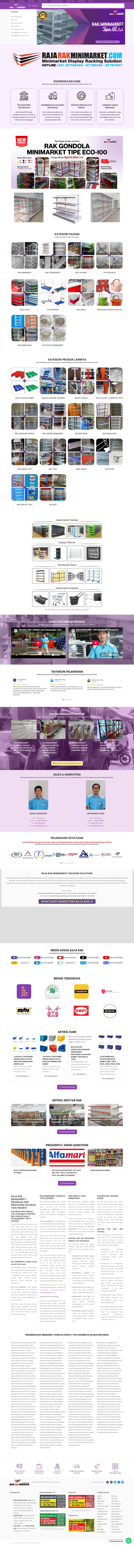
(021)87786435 (99, 821)
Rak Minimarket (16, 17)
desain (42, 1226)
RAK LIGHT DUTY (116, 1511)
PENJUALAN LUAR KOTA (57, 1)
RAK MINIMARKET (116, 1519)
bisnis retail (33, 1224)
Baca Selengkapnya (22, 1076)
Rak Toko (14, 20)
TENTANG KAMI (70, 1)
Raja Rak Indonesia (24, 1543)
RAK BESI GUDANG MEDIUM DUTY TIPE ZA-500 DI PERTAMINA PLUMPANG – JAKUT (110, 746)
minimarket (43, 1209)
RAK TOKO (114, 1527)
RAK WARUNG (115, 1529)
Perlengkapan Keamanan (20, 36)
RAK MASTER (115, 1514)
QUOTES (90, 1)
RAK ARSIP (100, 1529)
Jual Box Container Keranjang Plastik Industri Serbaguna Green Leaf (23, 1060)
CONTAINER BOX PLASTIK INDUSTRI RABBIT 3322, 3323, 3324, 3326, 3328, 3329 (110, 1060)
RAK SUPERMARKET (117, 1524)
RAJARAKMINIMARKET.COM (47, 1292)
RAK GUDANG (115, 1506)
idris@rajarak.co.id (98, 826)
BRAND (99, 1499)
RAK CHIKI (114, 1499)
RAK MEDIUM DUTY (117, 1517)
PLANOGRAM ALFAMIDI (100, 1170)
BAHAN (99, 1496)
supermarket (55, 1209)
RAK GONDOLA (116, 1504)
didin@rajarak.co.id (40, 826)
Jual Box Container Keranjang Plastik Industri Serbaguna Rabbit (52, 1060)
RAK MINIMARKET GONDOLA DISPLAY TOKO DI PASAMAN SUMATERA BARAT (79, 746)
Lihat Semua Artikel (68, 1087)
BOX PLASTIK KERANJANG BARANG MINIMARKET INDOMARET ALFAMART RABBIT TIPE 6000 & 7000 (81, 1053)
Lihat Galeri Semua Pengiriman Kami (68, 763)
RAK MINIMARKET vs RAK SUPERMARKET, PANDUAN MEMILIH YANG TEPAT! (104, 1119)
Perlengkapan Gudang (19, 32)
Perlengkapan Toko (17, 29)
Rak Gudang (15, 26)
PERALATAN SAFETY (103, 1506)
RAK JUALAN (115, 1509)
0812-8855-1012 (40, 823)
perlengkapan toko (26, 1252)
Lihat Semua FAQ (68, 1183)
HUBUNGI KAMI (81, 1)
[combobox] (83, 5)
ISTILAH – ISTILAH (42, 1)
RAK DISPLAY (115, 1501)
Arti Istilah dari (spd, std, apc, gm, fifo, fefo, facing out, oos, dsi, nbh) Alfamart (66, 1172)
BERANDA (12, 1)
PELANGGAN (31, 1)
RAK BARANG (101, 1532)
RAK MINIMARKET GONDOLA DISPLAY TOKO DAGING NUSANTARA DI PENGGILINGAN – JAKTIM (50, 749)
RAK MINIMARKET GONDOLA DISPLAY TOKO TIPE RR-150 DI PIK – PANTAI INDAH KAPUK (23, 748)
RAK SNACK (115, 1522)
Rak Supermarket (17, 23)
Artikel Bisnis (21, 1)
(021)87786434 (41, 821)
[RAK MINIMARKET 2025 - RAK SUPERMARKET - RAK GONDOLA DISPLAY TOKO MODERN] (67, 162)
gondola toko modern (53, 1224)
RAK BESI (114, 1496)
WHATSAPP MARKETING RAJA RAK (66, 901)
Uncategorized (116, 1532)
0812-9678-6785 (97, 823)
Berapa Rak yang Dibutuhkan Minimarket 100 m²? (65, 1120)
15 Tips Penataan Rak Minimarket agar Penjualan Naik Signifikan (28, 1120)
